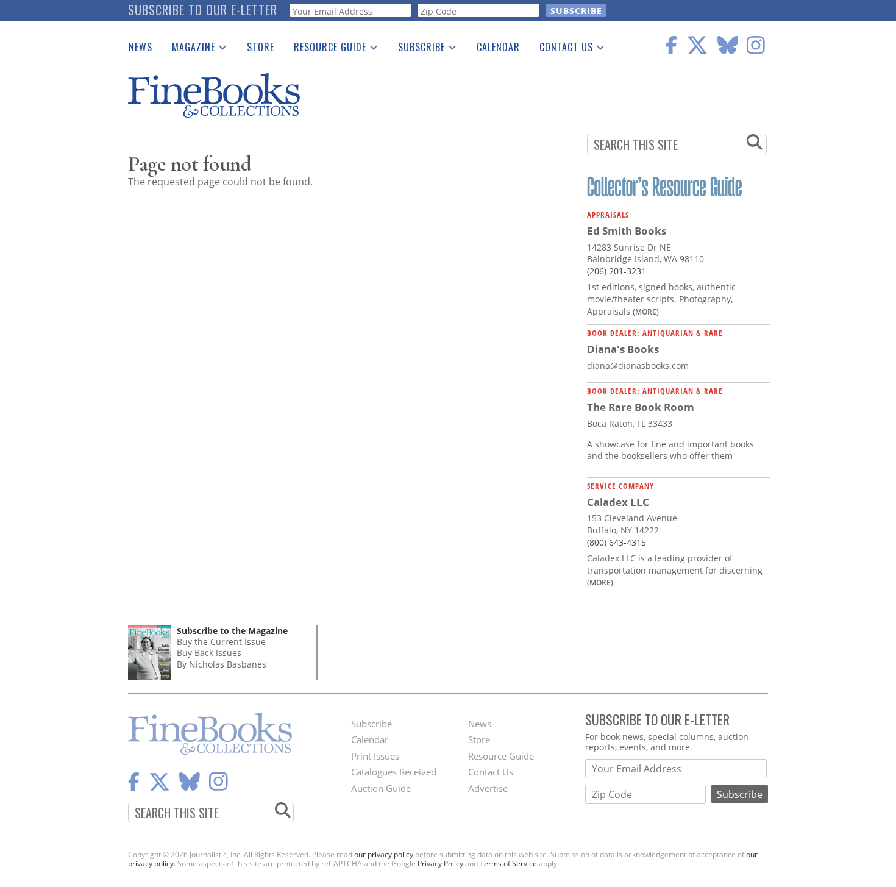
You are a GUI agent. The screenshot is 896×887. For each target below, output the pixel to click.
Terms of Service (508, 863)
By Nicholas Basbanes (221, 664)
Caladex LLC (618, 502)
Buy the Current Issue (221, 641)
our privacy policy (383, 854)
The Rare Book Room (640, 407)
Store (260, 47)
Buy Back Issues (209, 652)
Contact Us (561, 49)
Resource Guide (325, 49)
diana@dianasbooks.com (638, 365)
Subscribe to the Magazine (232, 630)
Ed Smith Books (626, 231)
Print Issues (375, 756)
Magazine (188, 49)
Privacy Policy (440, 863)
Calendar (498, 47)
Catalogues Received (393, 772)
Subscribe (416, 49)
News (140, 47)
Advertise (488, 788)
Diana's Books (623, 349)
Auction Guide (381, 788)
